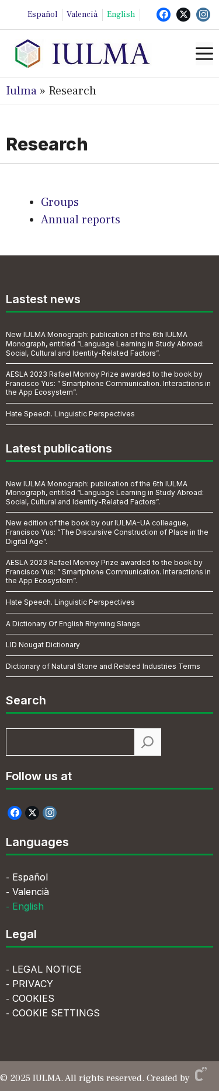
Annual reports (80, 219)
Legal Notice (47, 969)
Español (42, 14)
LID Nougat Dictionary (43, 644)
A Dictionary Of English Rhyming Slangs (73, 623)
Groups (60, 202)
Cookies (33, 998)
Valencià (82, 14)
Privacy (32, 984)
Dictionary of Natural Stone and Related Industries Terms (103, 666)
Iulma (21, 91)
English (121, 14)
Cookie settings (56, 1013)
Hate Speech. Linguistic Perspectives (70, 413)
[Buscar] (147, 742)
